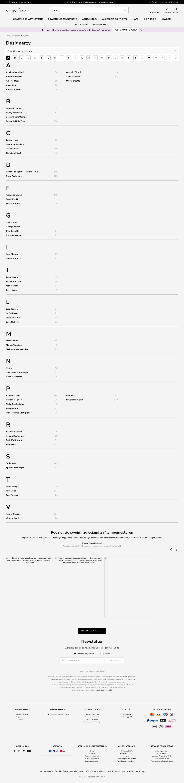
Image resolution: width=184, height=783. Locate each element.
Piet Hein (70, 395)
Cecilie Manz (12, 140)
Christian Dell (12, 148)
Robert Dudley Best (15, 435)
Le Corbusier (12, 313)
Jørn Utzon (11, 290)
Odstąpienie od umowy (92, 722)
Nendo (9, 368)
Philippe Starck (13, 408)
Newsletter (127, 714)
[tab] (22, 718)
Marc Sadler (12, 340)
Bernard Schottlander (16, 116)
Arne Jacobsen (73, 76)
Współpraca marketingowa (126, 761)
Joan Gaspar (12, 285)
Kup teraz (105, 30)
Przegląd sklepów (92, 761)
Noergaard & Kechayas (17, 372)
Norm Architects (14, 376)
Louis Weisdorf (13, 317)
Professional (101, 24)
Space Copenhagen (15, 467)
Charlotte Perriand (15, 144)
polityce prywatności (104, 690)
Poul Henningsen (74, 399)
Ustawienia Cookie (126, 753)
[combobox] (89, 10)
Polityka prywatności (92, 758)
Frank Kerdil (12, 199)
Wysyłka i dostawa (92, 714)
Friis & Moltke (13, 203)
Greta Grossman (14, 235)
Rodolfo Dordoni (14, 440)
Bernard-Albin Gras (15, 121)
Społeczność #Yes (127, 751)
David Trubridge (14, 176)
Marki (127, 756)
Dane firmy (92, 753)
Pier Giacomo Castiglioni (18, 412)
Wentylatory (89, 19)
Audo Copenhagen (161, 751)
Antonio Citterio (74, 72)
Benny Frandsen (14, 112)
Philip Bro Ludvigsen (16, 404)
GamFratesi (11, 222)
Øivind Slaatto (73, 80)
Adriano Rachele (14, 76)
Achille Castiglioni (15, 72)
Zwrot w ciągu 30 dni (127, 717)
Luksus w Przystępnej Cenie (162, 756)
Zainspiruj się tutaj (90, 630)
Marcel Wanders (14, 345)
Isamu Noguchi (13, 258)
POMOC (22, 719)
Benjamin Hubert (14, 108)
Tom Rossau (12, 495)
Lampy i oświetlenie (13, 36)
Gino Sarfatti (12, 231)
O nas (92, 751)
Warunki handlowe (92, 756)
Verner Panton (13, 513)
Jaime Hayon (12, 277)
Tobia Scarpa (12, 486)
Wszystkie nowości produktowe (162, 761)
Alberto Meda (12, 80)
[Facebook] (14, 751)
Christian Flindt (13, 153)
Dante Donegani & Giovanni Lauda (23, 171)
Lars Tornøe (12, 308)
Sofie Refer (11, 463)
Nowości (166, 19)
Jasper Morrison (14, 281)
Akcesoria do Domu (162, 758)
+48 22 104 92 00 (22, 714)
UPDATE (126, 30)
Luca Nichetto (13, 321)
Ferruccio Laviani (14, 194)
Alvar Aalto (11, 85)
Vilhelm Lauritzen (14, 518)
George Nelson (13, 226)
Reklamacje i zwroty (92, 717)
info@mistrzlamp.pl (22, 717)
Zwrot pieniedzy (92, 719)
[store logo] (17, 10)
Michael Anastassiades (17, 349)
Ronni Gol (11, 444)
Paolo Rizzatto (13, 395)
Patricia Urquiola (14, 399)
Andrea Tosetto (13, 89)
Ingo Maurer (12, 254)
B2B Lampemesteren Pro (127, 758)
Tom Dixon (11, 490)
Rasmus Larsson (14, 431)
